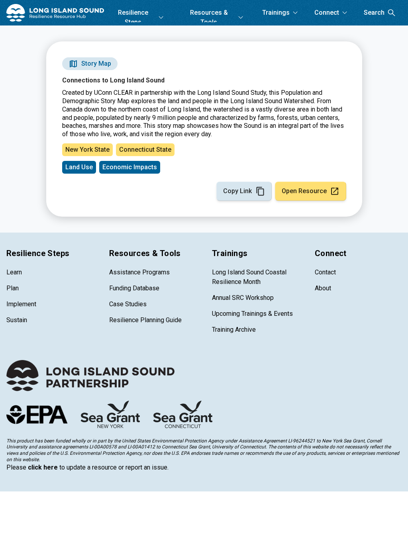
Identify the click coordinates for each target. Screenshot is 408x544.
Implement (21, 304)
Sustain (16, 320)
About (323, 288)
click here (43, 467)
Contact (325, 272)
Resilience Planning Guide (145, 320)
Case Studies (128, 304)
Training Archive (234, 329)
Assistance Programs (139, 272)
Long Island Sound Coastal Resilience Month (249, 277)
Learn (14, 272)
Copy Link (237, 191)
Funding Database (134, 288)
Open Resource (304, 191)
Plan (12, 288)
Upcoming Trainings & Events (252, 313)
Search (374, 12)
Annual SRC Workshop (243, 297)
